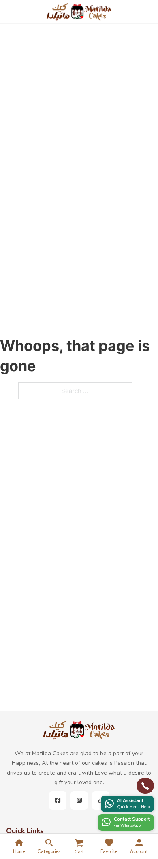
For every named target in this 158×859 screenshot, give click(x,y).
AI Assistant (130, 801)
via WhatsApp (127, 825)
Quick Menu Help (133, 807)
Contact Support (132, 819)
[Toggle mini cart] (79, 843)
